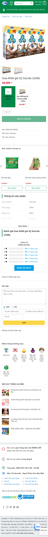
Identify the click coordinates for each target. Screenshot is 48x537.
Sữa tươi (28, 17)
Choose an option (8, 98)
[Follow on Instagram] (7, 507)
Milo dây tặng (6, 178)
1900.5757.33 (21, 468)
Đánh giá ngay (24, 268)
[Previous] (6, 42)
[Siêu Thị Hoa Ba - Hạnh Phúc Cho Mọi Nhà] (4, 3)
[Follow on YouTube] (17, 507)
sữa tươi (12, 137)
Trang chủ (5, 17)
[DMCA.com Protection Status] (9, 497)
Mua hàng (24, 119)
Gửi (24, 323)
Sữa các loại (17, 17)
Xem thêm (22, 226)
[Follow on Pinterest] (14, 507)
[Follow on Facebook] (3, 507)
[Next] (42, 42)
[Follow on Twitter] (10, 507)
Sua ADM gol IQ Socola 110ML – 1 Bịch (22, 99)
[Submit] (31, 3)
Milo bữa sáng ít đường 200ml (35, 178)
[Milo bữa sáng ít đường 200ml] (36, 163)
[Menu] (11, 3)
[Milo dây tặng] (12, 163)
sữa (6, 137)
